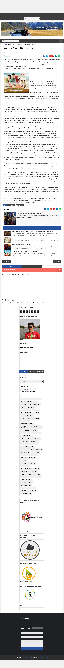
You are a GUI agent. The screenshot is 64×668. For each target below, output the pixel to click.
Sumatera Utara (26, 474)
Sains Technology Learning (30, 469)
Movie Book (11, 44)
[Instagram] (35, 15)
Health (23, 433)
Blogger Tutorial (27, 413)
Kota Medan (34, 441)
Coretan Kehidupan (27, 424)
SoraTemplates (26, 657)
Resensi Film (19, 44)
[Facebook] (28, 15)
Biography (36, 410)
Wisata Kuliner (26, 485)
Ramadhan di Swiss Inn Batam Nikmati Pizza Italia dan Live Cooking (32, 231)
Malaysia (39, 449)
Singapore (24, 471)
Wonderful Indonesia (28, 488)
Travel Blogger (36, 477)
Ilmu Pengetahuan (27, 436)
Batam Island (30, 407)
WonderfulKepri (26, 493)
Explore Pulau (25, 430)
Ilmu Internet (37, 433)
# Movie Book (11, 205)
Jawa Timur (25, 441)
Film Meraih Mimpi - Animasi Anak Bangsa (25, 251)
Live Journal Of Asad (28, 447)
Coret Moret (25, 421)
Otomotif (24, 458)
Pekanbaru (32, 458)
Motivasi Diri (25, 452)
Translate (32, 391)
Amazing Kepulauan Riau (29, 402)
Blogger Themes (43, 657)
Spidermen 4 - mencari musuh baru (22, 244)
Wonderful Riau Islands (29, 490)
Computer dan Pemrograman (30, 418)
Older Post (57, 261)
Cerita (37, 413)
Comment (40, 371)
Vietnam (28, 479)
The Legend (37, 474)
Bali (22, 407)
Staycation (33, 471)
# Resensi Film (19, 205)
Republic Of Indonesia (28, 463)
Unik (22, 479)
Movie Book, (27, 52)
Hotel (29, 433)
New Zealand (33, 455)
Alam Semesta (25, 399)
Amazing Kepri (36, 399)
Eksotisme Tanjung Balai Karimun (29, 427)
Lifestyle (24, 444)
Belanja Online (26, 410)
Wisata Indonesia (26, 482)
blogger (12, 266)
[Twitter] (31, 15)
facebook (32, 266)
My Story (24, 455)
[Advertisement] (32, 6)
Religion (24, 460)
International (35, 438)
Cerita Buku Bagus (27, 415)
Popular (32, 371)
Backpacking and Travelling (30, 404)
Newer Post (6, 261)
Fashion (34, 430)
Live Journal (33, 444)
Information (25, 438)
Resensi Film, (34, 52)
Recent (23, 371)
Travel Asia (25, 477)
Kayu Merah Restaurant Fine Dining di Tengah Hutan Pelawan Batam (25, 303)
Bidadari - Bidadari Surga (20, 238)
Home (5, 44)
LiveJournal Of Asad (27, 449)
